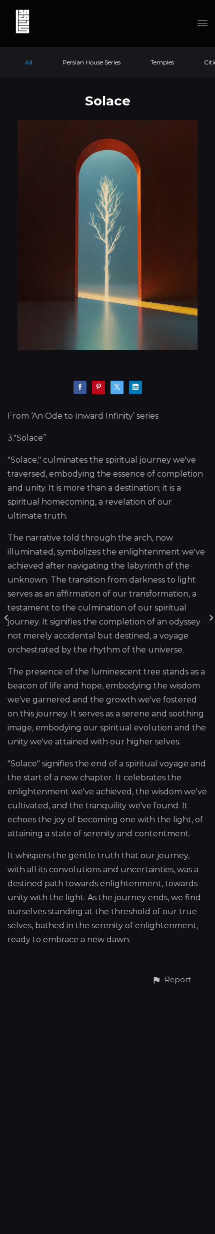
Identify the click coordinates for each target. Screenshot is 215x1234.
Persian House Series (91, 62)
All (28, 62)
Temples (162, 62)
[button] (171, 980)
